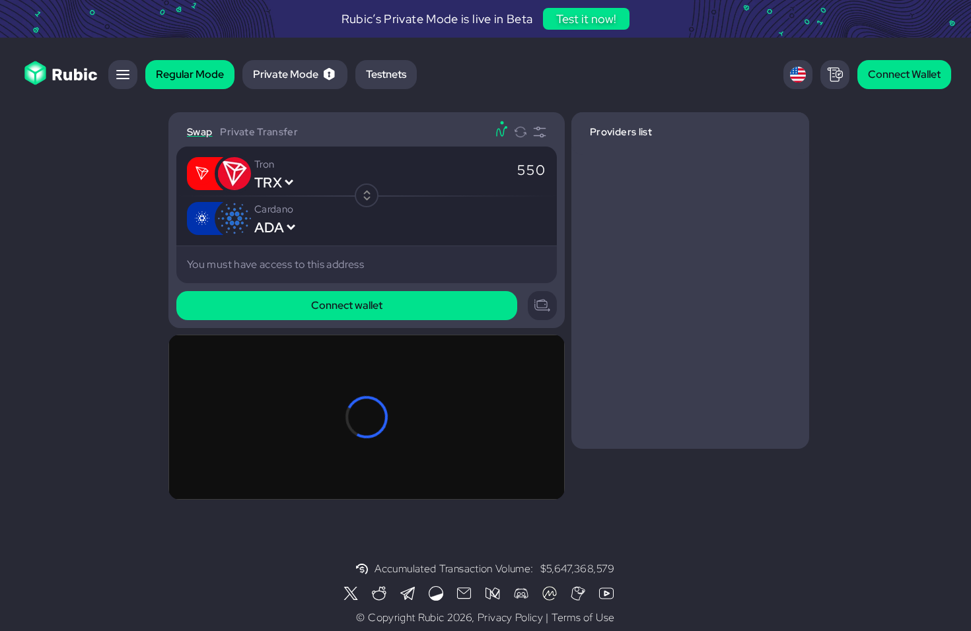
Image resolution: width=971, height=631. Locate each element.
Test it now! (586, 18)
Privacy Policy (510, 617)
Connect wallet (346, 305)
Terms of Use (583, 617)
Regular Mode (190, 74)
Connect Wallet (904, 74)
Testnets (386, 74)
